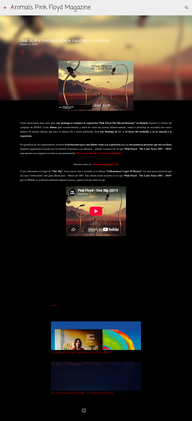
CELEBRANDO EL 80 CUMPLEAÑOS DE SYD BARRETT (82, 352)
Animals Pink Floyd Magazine (50, 7)
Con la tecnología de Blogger (98, 410)
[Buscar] (186, 7)
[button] (22, 52)
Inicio (54, 305)
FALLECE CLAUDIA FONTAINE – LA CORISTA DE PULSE (82, 393)
